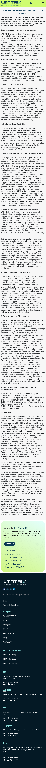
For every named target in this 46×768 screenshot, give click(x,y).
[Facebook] (4, 589)
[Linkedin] (14, 589)
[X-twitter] (11, 589)
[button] (31, 3)
